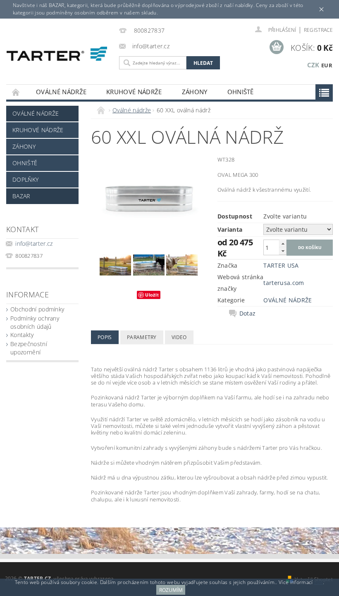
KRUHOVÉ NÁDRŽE (134, 92)
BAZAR (21, 196)
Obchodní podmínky (37, 309)
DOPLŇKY (25, 179)
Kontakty (22, 335)
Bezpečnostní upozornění (28, 348)
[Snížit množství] (282, 251)
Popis (105, 337)
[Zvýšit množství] (282, 243)
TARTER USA (280, 265)
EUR (326, 65)
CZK (313, 65)
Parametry (142, 337)
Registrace (318, 29)
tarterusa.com (283, 283)
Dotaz (247, 313)
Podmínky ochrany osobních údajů (34, 322)
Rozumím (171, 590)
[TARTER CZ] (57, 53)
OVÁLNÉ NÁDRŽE (287, 300)
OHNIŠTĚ (240, 92)
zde (318, 582)
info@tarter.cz (34, 243)
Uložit (152, 295)
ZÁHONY (195, 92)
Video (179, 337)
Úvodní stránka (16, 92)
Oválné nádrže (61, 92)
